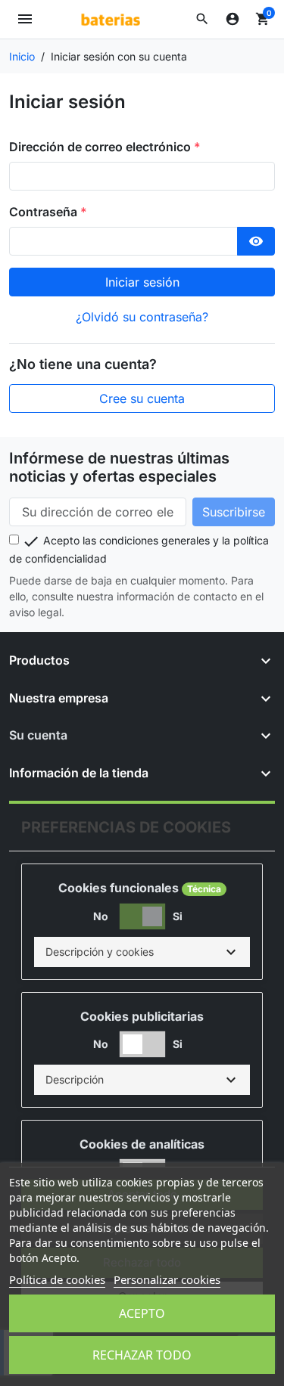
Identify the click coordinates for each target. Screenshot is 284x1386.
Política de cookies (57, 1279)
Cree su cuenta (142, 398)
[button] (202, 19)
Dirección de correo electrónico (101, 146)
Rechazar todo (142, 1355)
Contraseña (44, 211)
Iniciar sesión (142, 282)
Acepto (142, 1313)
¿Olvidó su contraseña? (142, 316)
